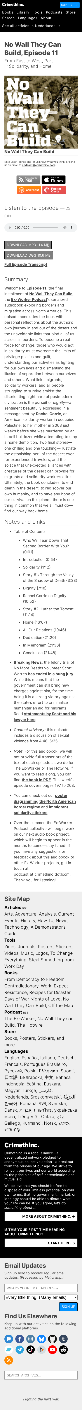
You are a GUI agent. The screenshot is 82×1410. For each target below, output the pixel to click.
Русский (13, 1070)
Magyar (11, 1090)
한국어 (10, 1103)
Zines (10, 946)
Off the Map (60, 1005)
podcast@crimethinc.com (38, 165)
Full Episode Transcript (25, 264)
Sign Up (68, 1306)
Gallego (12, 1123)
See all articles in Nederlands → (31, 26)
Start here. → (61, 1243)
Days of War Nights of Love (32, 999)
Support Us (69, 5)
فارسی (45, 1090)
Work (46, 986)
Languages (27, 18)
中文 (49, 1077)
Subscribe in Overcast (29, 190)
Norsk (50, 1123)
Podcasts (54, 12)
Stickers (64, 946)
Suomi (67, 1070)
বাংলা (42, 1103)
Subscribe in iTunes (54, 179)
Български (31, 1077)
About (46, 18)
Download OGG (29, 255)
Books (7, 12)
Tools (38, 12)
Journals (26, 946)
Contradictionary (21, 986)
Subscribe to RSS (28, 179)
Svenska (57, 1103)
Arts (8, 914)
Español (30, 1057)
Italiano (47, 1057)
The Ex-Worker (19, 1018)
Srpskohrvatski (45, 1097)
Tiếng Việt (28, 1116)
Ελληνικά (48, 1070)
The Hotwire (30, 1025)
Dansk (10, 1110)
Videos (11, 953)
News (61, 920)
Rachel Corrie (48, 413)
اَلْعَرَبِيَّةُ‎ (69, 1097)
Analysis (47, 914)
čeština (34, 1084)
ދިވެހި (60, 1116)
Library (23, 12)
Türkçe (29, 1090)
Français (13, 1064)
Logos (41, 953)
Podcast (13, 1012)
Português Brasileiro (45, 1064)
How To (45, 920)
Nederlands (16, 1097)
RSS (25, 908)
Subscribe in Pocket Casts (54, 190)
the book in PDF (36, 779)
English (11, 1057)
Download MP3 (28, 245)
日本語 (10, 1077)
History (28, 920)
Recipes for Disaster (49, 992)
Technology (16, 927)
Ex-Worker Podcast (29, 299)
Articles (12, 907)
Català (47, 1116)
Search (8, 18)
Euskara (52, 1084)
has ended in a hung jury (50, 674)
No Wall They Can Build (51, 293)
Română (28, 1103)
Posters (45, 946)
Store (71, 12)
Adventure (26, 914)
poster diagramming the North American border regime (45, 801)
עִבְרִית (25, 1110)
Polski (30, 1070)
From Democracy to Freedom (34, 979)
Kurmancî (32, 1123)
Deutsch (66, 1057)
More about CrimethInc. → (48, 1216)
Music (27, 953)
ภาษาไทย (43, 1110)
